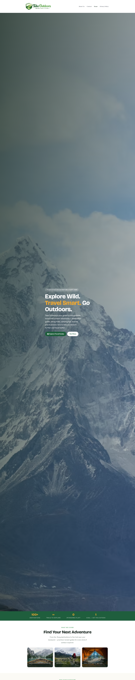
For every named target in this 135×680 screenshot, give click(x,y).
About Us (81, 6)
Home (96, 6)
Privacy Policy (104, 6)
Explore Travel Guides (56, 334)
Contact (89, 6)
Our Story (72, 334)
